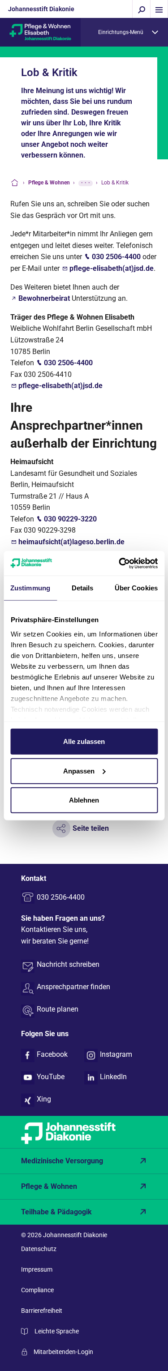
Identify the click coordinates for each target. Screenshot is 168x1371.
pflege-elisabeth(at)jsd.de (111, 268)
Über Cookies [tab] (136, 588)
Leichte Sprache (56, 1331)
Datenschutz (38, 1248)
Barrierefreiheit (41, 1310)
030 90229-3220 (70, 519)
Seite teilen (91, 828)
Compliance (37, 1290)
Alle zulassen (84, 741)
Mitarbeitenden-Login (63, 1351)
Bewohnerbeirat (44, 298)
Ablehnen (84, 800)
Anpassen (79, 770)
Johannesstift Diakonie (41, 9)
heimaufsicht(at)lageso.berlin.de (71, 542)
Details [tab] (83, 588)
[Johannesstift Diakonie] (84, 1132)
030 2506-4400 (116, 256)
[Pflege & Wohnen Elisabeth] (40, 31)
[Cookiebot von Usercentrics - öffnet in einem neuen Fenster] (120, 563)
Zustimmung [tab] (30, 588)
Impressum (36, 1269)
